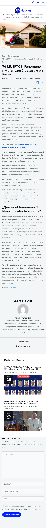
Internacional (35, 78)
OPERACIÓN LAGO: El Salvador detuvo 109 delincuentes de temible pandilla (22, 368)
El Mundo (12, 288)
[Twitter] (38, 2)
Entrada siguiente (23, 346)
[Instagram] (43, 2)
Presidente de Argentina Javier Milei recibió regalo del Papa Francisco (21, 402)
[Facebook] (33, 2)
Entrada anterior (23, 341)
